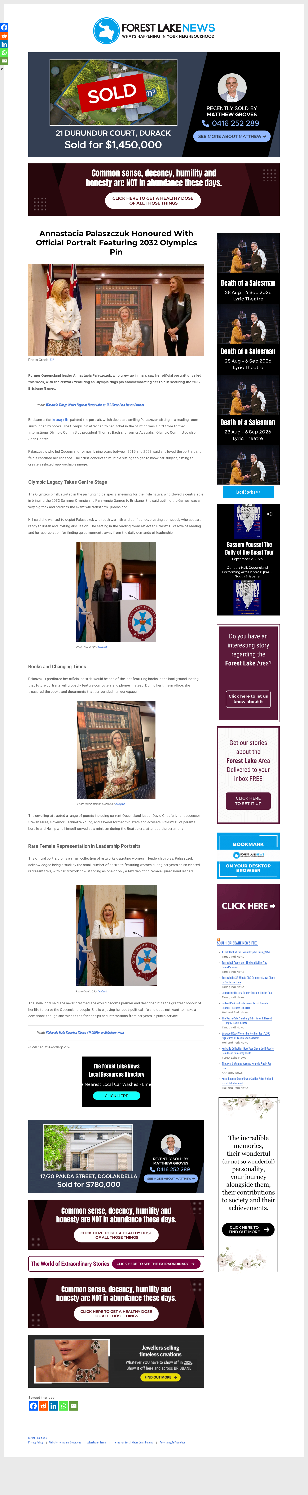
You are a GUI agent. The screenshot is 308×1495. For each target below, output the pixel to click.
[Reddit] (43, 1406)
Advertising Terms (96, 1442)
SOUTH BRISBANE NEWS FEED (237, 942)
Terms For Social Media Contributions (133, 1442)
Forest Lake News (37, 1438)
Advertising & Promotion (172, 1442)
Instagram (120, 804)
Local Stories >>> (248, 492)
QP (52, 359)
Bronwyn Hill (60, 419)
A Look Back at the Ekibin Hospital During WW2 (246, 952)
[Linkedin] (53, 1406)
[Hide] (1, 69)
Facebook (102, 647)
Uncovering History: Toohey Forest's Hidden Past (247, 993)
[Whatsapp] (63, 1406)
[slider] (252, 612)
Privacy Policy (35, 1442)
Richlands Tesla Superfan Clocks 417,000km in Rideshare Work (85, 1032)
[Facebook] (33, 1406)
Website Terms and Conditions (65, 1442)
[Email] (73, 1406)
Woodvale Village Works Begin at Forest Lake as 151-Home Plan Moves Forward (95, 404)
